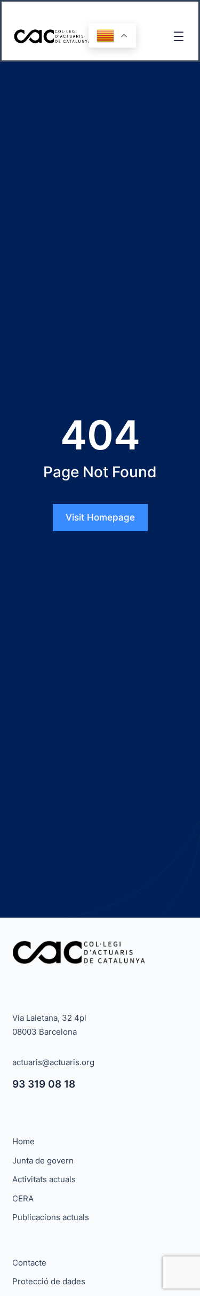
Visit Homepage (100, 517)
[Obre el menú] (179, 36)
